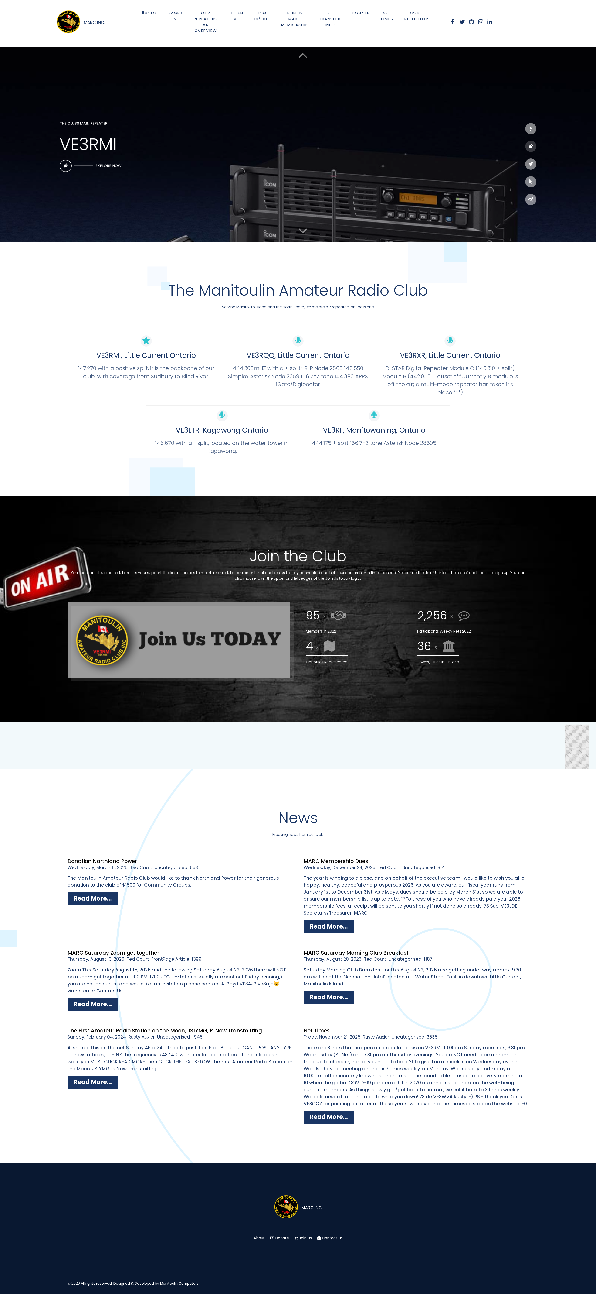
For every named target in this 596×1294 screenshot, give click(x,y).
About (259, 1238)
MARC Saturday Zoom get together (113, 953)
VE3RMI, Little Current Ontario (146, 355)
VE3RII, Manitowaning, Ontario (374, 430)
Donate (282, 1238)
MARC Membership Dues (336, 861)
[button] (303, 231)
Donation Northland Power (102, 861)
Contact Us (332, 1238)
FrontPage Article (170, 959)
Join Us (305, 1238)
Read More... (93, 898)
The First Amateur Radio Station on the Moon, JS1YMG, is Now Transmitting (165, 1030)
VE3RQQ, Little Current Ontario (298, 355)
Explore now (108, 162)
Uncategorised (171, 867)
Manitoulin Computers (179, 1283)
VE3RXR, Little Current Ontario (450, 355)
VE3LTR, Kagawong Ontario (222, 430)
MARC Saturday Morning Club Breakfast (356, 953)
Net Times (317, 1030)
